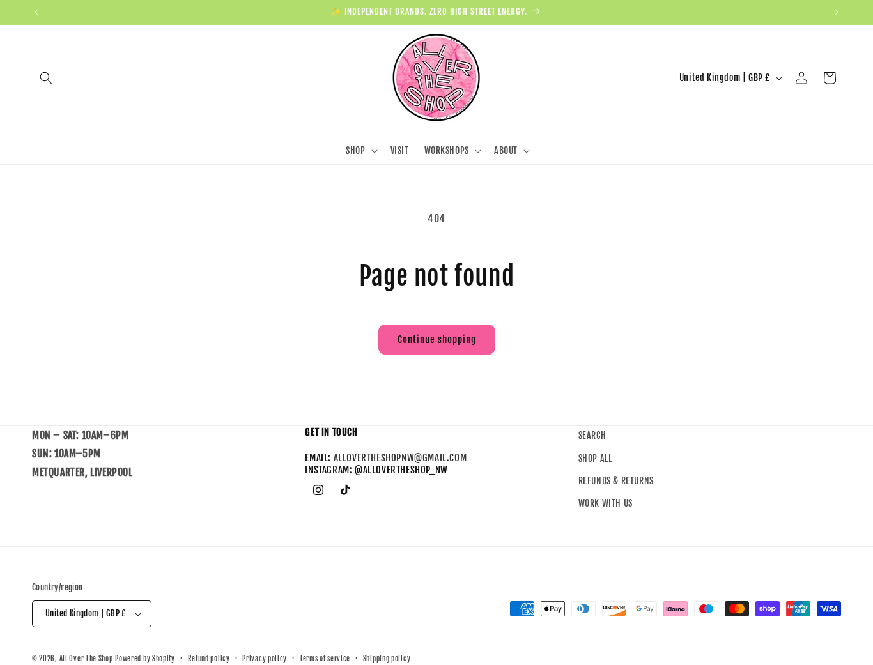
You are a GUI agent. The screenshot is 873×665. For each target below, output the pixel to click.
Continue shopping (437, 339)
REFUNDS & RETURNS (616, 480)
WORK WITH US (605, 503)
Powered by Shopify (145, 658)
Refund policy (209, 658)
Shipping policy (387, 658)
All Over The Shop (86, 658)
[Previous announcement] (36, 12)
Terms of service (325, 658)
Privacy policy (264, 658)
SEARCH (592, 435)
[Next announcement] (837, 12)
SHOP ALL (595, 458)
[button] (46, 78)
